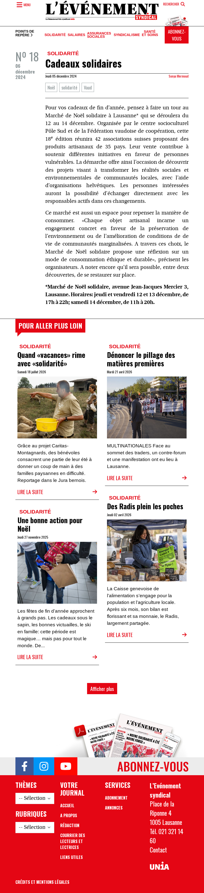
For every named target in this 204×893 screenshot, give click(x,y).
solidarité (69, 87)
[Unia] (159, 865)
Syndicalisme (127, 35)
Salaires (76, 35)
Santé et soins (150, 33)
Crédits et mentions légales (42, 882)
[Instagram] (44, 766)
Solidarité (55, 35)
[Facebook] (24, 766)
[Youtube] (65, 766)
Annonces (114, 808)
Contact (158, 849)
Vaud (88, 87)
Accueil (67, 805)
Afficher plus (102, 688)
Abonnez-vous (177, 35)
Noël (51, 87)
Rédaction (69, 825)
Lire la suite (30, 492)
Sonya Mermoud (179, 76)
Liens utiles (71, 857)
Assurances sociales (99, 35)
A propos (68, 815)
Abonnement (116, 798)
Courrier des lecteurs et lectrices (72, 841)
